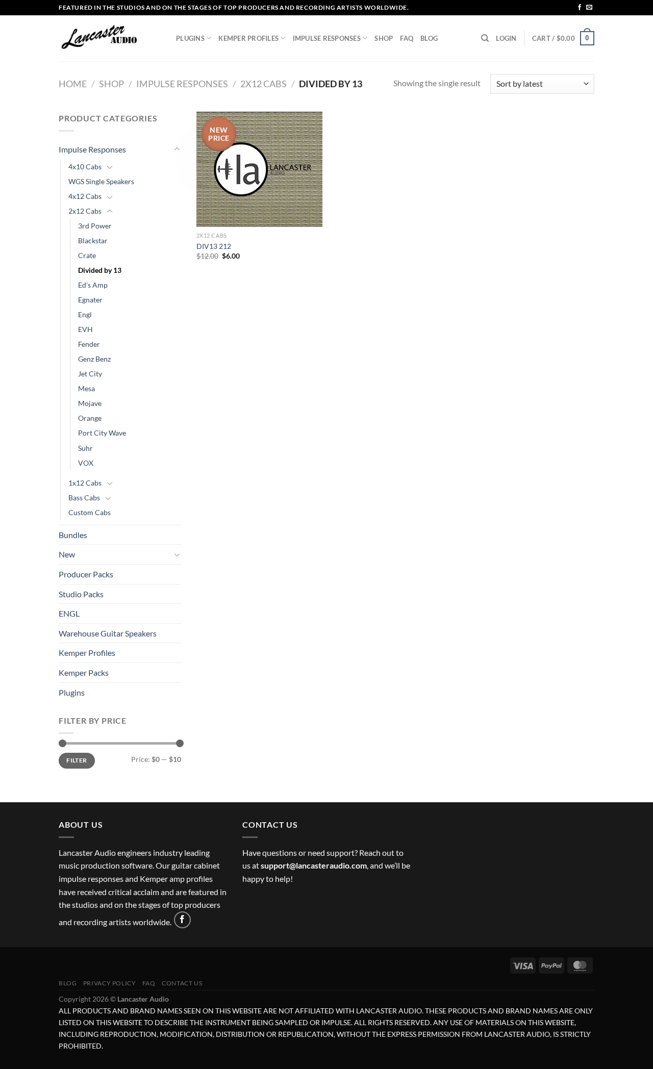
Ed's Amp (93, 285)
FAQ (406, 38)
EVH (85, 329)
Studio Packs (81, 594)
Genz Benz (94, 358)
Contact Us (182, 983)
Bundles (73, 535)
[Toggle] (177, 149)
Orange (90, 418)
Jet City (90, 373)
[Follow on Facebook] (579, 7)
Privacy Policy (109, 983)
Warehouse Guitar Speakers (108, 633)
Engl (85, 314)
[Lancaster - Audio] (110, 38)
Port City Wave (102, 432)
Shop (383, 38)
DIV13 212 (213, 246)
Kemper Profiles (248, 38)
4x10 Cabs (85, 166)
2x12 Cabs (263, 83)
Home (73, 83)
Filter (76, 760)
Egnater (90, 299)
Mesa (86, 388)
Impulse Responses (327, 38)
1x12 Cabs (85, 482)
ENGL (69, 613)
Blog (429, 38)
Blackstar (93, 240)
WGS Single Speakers (101, 181)
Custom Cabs (89, 512)
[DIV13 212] (259, 169)
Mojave (90, 403)
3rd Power (95, 225)
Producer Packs (86, 574)
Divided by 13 (99, 270)
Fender (89, 344)
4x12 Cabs (85, 196)
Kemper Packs (84, 672)
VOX (85, 463)
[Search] (485, 38)
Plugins (190, 38)
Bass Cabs (84, 497)
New (67, 554)
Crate (87, 255)
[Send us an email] (589, 7)
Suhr (85, 448)
